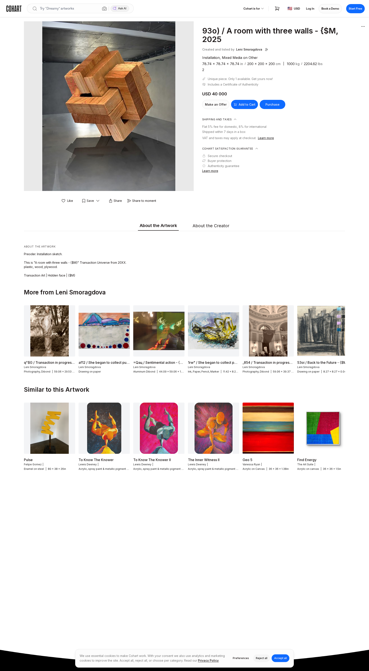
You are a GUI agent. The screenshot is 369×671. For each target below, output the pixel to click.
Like (70, 200)
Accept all (280, 658)
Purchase (272, 104)
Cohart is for (251, 9)
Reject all (261, 658)
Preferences (241, 658)
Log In (310, 9)
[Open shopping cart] (277, 8)
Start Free (355, 9)
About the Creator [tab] (211, 225)
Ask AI (122, 8)
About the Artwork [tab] (158, 225)
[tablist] (184, 226)
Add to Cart (247, 104)
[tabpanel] (184, 255)
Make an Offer (216, 104)
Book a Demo (330, 9)
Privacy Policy (208, 660)
